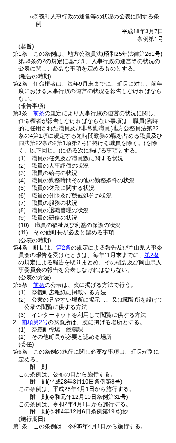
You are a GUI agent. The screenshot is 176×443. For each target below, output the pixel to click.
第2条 (63, 247)
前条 (39, 113)
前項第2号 (35, 322)
